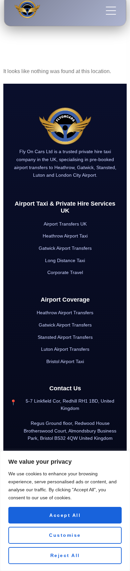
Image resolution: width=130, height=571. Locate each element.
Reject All (65, 555)
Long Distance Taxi (65, 260)
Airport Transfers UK (65, 224)
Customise (65, 535)
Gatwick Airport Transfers (65, 248)
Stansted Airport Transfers (65, 337)
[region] (65, 511)
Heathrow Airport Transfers (65, 312)
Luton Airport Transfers (65, 349)
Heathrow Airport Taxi (65, 235)
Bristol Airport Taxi (65, 361)
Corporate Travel (65, 272)
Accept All (65, 515)
